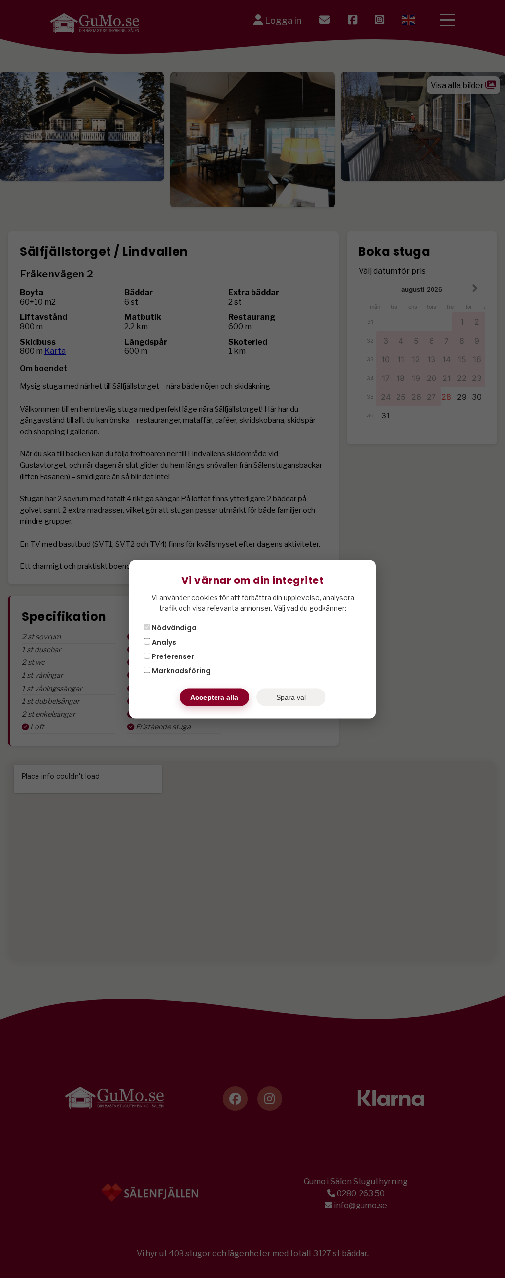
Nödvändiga (173, 627)
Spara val (291, 697)
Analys (163, 642)
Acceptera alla (214, 697)
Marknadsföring (180, 670)
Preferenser (172, 656)
